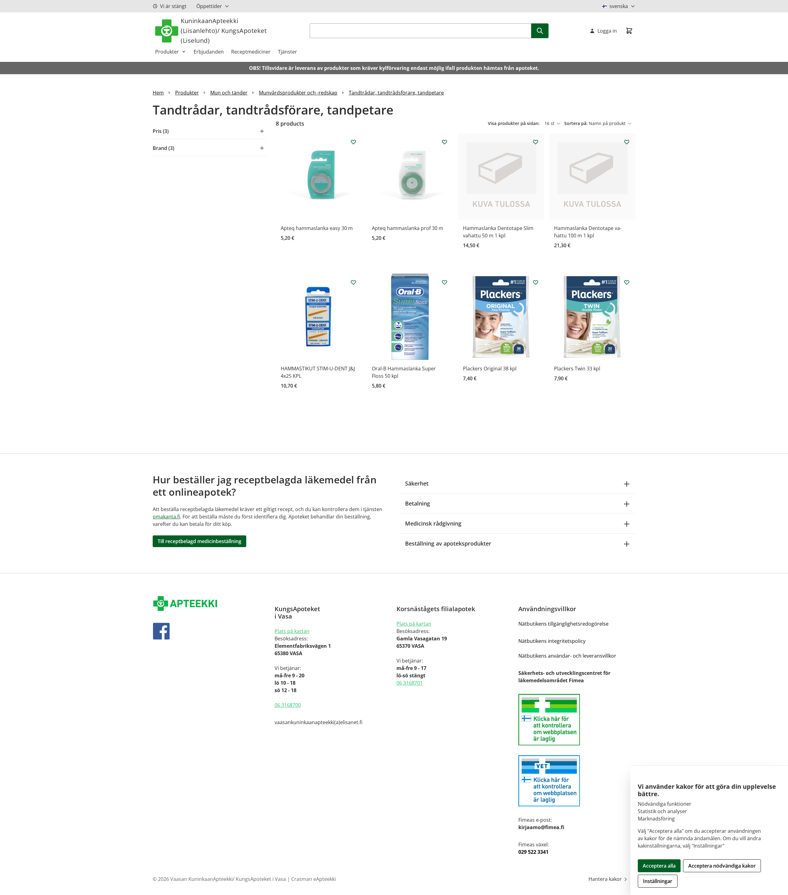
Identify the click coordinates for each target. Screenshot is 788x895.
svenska (618, 6)
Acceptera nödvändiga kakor (722, 865)
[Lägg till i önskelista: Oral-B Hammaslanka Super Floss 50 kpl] (444, 282)
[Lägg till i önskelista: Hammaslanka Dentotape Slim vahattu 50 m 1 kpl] (535, 142)
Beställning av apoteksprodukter (448, 543)
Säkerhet (416, 483)
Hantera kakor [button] (606, 879)
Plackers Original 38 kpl (490, 368)
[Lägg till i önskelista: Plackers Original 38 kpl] (535, 282)
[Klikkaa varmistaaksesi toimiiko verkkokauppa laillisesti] (576, 719)
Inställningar (657, 881)
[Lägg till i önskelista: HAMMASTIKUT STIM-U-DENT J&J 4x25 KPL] (353, 282)
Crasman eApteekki (313, 879)
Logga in (607, 30)
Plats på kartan (292, 631)
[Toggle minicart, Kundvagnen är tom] (629, 31)
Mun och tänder (228, 92)
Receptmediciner (251, 51)
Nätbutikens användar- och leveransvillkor (567, 655)
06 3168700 (288, 705)
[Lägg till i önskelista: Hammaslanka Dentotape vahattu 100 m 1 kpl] (627, 142)
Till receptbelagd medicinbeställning (199, 541)
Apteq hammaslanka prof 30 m (407, 228)
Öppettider (209, 6)
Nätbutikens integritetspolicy (551, 641)
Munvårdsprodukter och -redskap (298, 92)
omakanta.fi (166, 516)
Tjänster (287, 51)
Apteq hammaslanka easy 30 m (317, 228)
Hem (158, 92)
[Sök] (540, 30)
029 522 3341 (533, 852)
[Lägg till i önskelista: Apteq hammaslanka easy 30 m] (353, 142)
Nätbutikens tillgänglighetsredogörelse (563, 623)
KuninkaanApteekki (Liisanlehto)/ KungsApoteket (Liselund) (224, 31)
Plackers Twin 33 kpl (577, 368)
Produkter (167, 51)
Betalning (417, 503)
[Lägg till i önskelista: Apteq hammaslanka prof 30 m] (444, 142)
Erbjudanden (209, 51)
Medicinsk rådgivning (433, 523)
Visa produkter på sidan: (514, 123)
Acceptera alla (659, 865)
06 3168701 (409, 682)
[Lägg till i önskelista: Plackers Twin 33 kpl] (627, 282)
